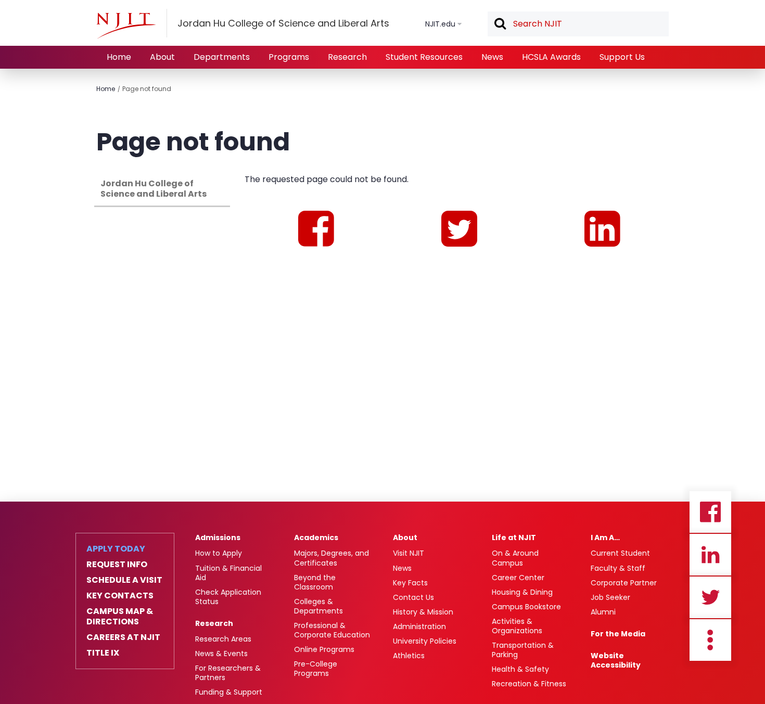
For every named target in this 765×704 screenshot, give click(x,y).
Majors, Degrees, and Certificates (331, 557)
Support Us (622, 57)
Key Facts (410, 582)
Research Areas (223, 639)
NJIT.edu (440, 24)
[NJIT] (126, 25)
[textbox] (578, 23)
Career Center (518, 577)
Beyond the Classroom (315, 582)
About (162, 57)
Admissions (217, 537)
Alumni (603, 612)
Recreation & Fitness (529, 683)
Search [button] (499, 24)
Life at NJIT (514, 537)
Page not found (146, 88)
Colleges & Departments (318, 606)
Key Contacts (120, 596)
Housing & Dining (522, 592)
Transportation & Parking (523, 650)
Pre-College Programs (315, 668)
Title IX (102, 653)
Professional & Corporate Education (332, 630)
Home (119, 57)
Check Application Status (228, 596)
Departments (222, 57)
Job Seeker (610, 597)
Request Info (116, 564)
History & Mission (423, 612)
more (710, 640)
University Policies (424, 641)
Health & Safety (520, 669)
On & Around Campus (515, 557)
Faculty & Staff (618, 568)
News (492, 57)
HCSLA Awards (551, 57)
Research (347, 57)
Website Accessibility (616, 660)
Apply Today (115, 549)
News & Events (221, 653)
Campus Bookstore (526, 606)
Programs (289, 57)
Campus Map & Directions (119, 616)
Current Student (620, 553)
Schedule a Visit (124, 580)
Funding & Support (228, 692)
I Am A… (605, 537)
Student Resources (424, 57)
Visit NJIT (408, 553)
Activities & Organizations (517, 626)
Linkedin (710, 554)
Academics (316, 537)
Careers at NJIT (123, 637)
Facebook (710, 512)
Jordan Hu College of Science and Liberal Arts (153, 188)
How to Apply (218, 553)
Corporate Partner (624, 582)
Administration (419, 626)
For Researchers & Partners (228, 672)
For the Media (618, 633)
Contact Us (413, 597)
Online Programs (324, 649)
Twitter (710, 597)
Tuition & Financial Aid (228, 573)
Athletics (409, 655)
